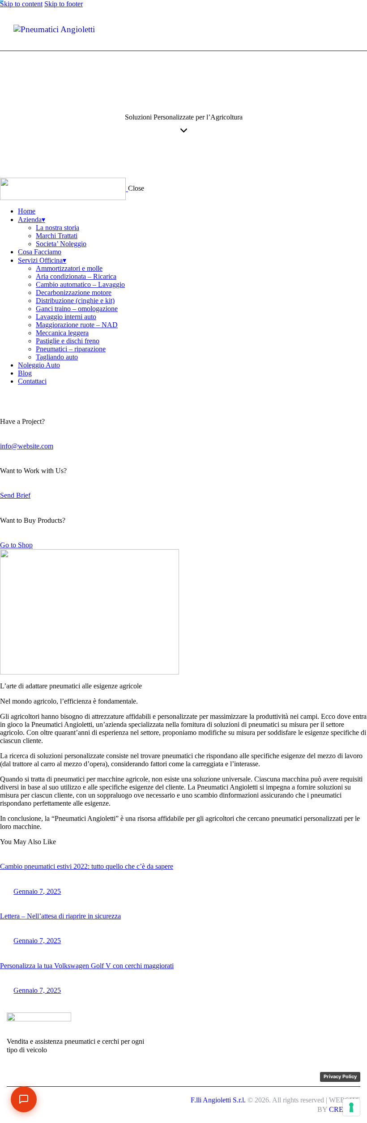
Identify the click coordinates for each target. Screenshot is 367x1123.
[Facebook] (286, 1021)
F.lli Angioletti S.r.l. (218, 1100)
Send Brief (15, 495)
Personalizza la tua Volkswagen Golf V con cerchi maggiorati (87, 965)
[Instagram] (307, 1021)
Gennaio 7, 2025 (37, 891)
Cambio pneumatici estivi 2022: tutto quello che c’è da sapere (86, 866)
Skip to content (21, 4)
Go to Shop (16, 545)
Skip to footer (63, 4)
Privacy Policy (340, 1076)
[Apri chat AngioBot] (24, 1099)
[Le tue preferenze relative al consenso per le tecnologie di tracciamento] (351, 1107)
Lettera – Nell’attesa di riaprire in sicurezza (60, 916)
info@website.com (26, 446)
